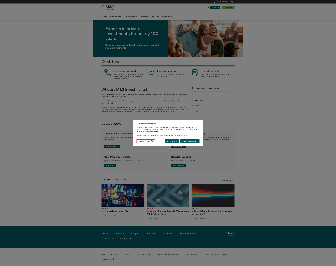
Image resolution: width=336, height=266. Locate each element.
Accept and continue (189, 141)
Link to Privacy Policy (180, 136)
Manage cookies (144, 141)
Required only (172, 141)
